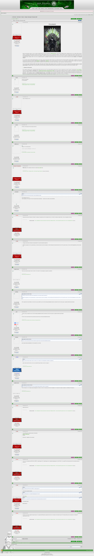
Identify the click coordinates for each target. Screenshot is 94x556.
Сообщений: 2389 (16, 157)
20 (15, 187)
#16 (81, 405)
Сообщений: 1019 (16, 206)
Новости (75, 538)
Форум (36, 8)
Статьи (46, 8)
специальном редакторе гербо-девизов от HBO (46, 70)
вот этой (39, 167)
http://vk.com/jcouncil (26, 434)
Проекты (42, 8)
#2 (81, 77)
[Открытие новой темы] (79, 18)
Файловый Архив (51, 8)
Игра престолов (53, 53)
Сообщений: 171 (16, 88)
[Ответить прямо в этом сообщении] (80, 75)
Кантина (74, 220)
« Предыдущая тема (70, 538)
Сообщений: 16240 (16, 233)
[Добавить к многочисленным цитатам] (76, 75)
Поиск (61, 8)
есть (25, 496)
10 (18, 43)
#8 (81, 215)
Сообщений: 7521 (16, 396)
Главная (33, 8)
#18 (81, 459)
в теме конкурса (79, 69)
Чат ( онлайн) (56, 8)
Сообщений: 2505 (16, 302)
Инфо (39, 8)
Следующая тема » (79, 538)
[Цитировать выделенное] (73, 75)
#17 (81, 431)
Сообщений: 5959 (17, 41)
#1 (81, 22)
